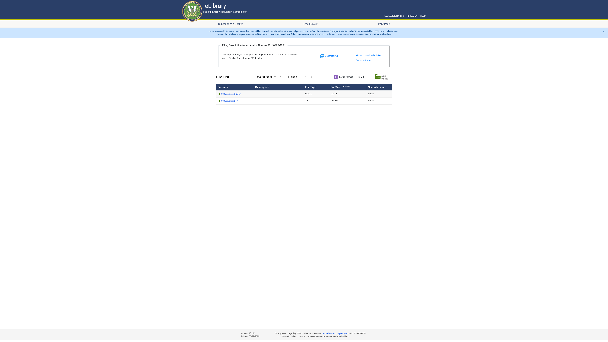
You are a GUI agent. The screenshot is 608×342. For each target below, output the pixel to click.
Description (262, 87)
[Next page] (311, 77)
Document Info (363, 60)
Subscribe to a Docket (230, 23)
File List (222, 77)
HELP (423, 16)
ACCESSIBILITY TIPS (394, 16)
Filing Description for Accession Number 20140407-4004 (254, 45)
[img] (322, 56)
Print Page (384, 23)
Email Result (310, 23)
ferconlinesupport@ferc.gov (335, 333)
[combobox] (277, 77)
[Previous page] (305, 77)
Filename (223, 87)
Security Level (376, 87)
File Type (310, 87)
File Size (340, 87)
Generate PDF (331, 56)
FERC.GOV (412, 16)
